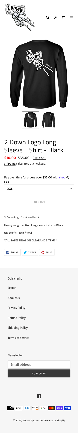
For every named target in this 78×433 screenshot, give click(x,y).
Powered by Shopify (54, 420)
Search (12, 288)
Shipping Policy (18, 328)
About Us (14, 298)
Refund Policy (17, 318)
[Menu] (72, 17)
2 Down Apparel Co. (32, 420)
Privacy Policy (16, 308)
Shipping (10, 163)
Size (6, 181)
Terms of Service (18, 338)
